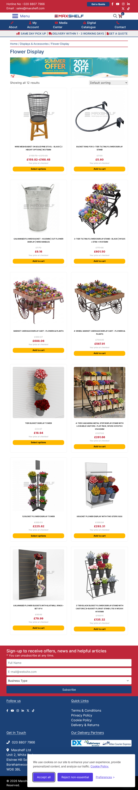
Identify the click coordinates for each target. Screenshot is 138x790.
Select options (38, 169)
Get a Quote (98, 4)
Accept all (44, 777)
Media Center (60, 25)
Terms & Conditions (86, 710)
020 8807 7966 (34, 4)
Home (14, 43)
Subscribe (69, 689)
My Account (33, 25)
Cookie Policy (81, 720)
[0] (120, 15)
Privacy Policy (81, 715)
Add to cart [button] (100, 169)
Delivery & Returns (85, 725)
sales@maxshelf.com (30, 8)
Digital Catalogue (88, 25)
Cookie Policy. (100, 766)
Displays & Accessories (34, 43)
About (13, 27)
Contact (120, 27)
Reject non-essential (75, 777)
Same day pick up (33, 33)
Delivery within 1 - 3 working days (78, 33)
